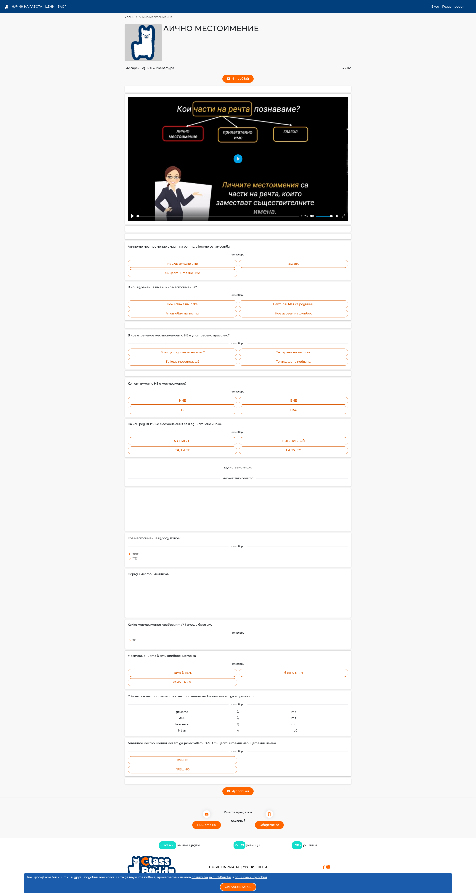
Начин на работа (27, 6)
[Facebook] (324, 867)
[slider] (217, 216)
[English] (469, 6)
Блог (61, 6)
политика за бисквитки (211, 877)
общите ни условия (251, 877)
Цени (49, 6)
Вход (435, 6)
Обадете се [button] (269, 825)
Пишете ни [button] (206, 825)
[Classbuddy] (152, 867)
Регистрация (453, 6)
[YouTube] (328, 867)
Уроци (129, 17)
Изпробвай (239, 78)
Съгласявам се (238, 887)
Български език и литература (149, 68)
